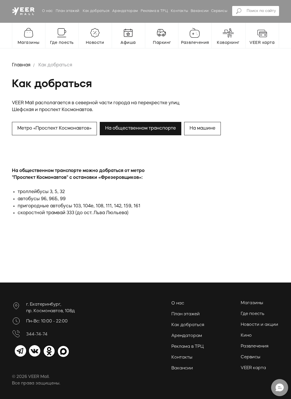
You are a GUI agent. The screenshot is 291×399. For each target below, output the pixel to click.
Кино (246, 335)
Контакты (179, 11)
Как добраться (96, 11)
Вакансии (200, 11)
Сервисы (219, 11)
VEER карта (253, 368)
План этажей (67, 11)
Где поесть (252, 314)
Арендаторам (125, 11)
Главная (21, 65)
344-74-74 (36, 334)
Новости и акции (259, 325)
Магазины (252, 303)
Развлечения (255, 346)
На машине (202, 128)
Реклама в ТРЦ (154, 11)
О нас (47, 11)
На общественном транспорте (140, 128)
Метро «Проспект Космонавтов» (54, 128)
